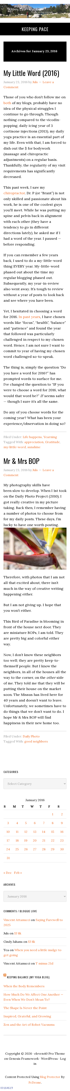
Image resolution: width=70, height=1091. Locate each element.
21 (43, 840)
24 (8, 849)
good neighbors (36, 741)
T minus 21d (44, 963)
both (7, 103)
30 (62, 849)
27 (34, 849)
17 (8, 840)
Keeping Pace (35, 28)
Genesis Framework (24, 1059)
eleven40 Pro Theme (49, 1053)
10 (8, 832)
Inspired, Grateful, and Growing (27, 1016)
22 (52, 840)
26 (26, 849)
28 (44, 849)
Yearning (50, 437)
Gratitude (52, 442)
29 (52, 849)
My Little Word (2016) (31, 73)
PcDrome (35, 1082)
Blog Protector (50, 1077)
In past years (29, 317)
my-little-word (15, 447)
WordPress (49, 1059)
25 (17, 849)
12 (25, 832)
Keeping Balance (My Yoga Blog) (28, 977)
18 (17, 840)
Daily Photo (31, 736)
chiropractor (14, 193)
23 (62, 840)
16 (61, 832)
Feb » (18, 873)
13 (34, 832)
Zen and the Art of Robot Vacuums (29, 1025)
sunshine (33, 447)
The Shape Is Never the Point (25, 1008)
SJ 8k (17, 933)
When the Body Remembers (24, 986)
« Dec (8, 873)
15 (52, 832)
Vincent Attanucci (17, 920)
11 (17, 832)
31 (8, 858)
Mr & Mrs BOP (21, 461)
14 (43, 832)
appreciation (34, 442)
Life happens (32, 437)
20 (35, 840)
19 (25, 840)
